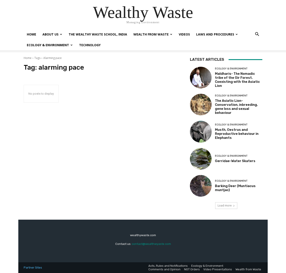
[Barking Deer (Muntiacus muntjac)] (201, 186)
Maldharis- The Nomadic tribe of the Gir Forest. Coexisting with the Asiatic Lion (237, 80)
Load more (225, 205)
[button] (257, 35)
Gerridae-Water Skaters (235, 161)
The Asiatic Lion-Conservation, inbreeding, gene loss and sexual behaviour (236, 107)
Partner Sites (33, 267)
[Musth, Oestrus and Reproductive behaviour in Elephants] (201, 131)
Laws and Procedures (215, 34)
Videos (184, 34)
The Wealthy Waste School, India (98, 34)
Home (31, 34)
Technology (90, 45)
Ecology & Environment (48, 45)
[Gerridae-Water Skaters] (201, 159)
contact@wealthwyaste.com (151, 244)
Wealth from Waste (151, 34)
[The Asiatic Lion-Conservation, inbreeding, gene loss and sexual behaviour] (201, 104)
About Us (50, 34)
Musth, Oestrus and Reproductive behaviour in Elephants (237, 134)
